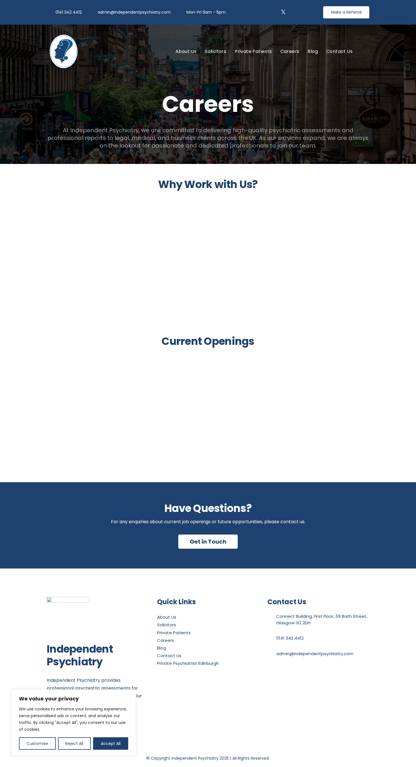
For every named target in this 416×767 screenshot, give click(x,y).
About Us (166, 617)
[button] (366, 51)
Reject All (74, 743)
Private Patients (174, 633)
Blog (161, 648)
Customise (37, 743)
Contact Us (169, 656)
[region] (73, 722)
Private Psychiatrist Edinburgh (188, 663)
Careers (165, 640)
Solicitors (166, 625)
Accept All (111, 743)
